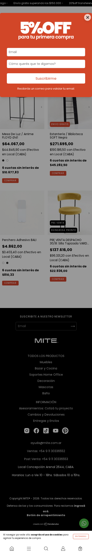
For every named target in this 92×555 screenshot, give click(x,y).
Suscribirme (46, 78)
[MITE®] (11, 548)
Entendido (80, 536)
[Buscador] (46, 548)
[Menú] (28, 548)
